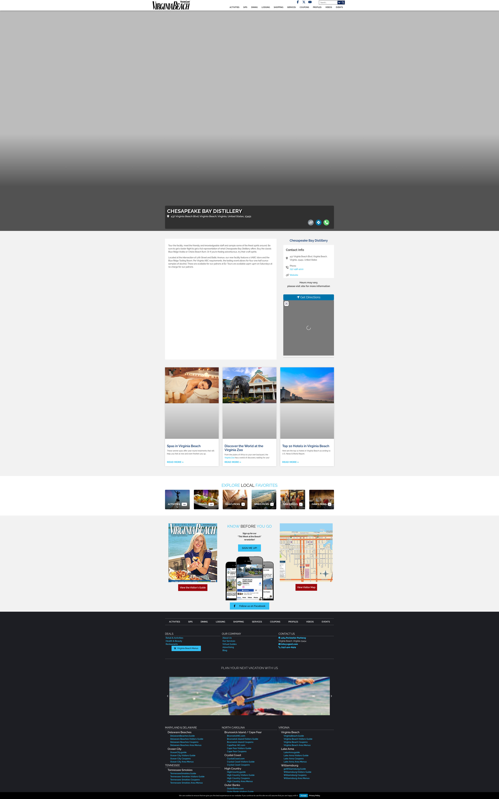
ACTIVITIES (234, 7)
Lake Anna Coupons (294, 758)
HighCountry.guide (236, 772)
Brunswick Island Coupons (240, 742)
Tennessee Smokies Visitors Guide (187, 776)
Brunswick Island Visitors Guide (242, 739)
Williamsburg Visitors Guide (297, 772)
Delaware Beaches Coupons (184, 742)
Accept (303, 796)
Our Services (228, 641)
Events (339, 7)
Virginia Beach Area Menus (297, 745)
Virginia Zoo (229, 457)
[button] (167, 696)
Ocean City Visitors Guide (182, 755)
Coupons (304, 7)
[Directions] (318, 222)
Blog (224, 650)
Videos (328, 7)
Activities (174, 504)
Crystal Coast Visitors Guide (241, 761)
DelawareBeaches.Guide (182, 736)
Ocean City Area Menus (182, 761)
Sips (245, 7)
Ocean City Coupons (180, 758)
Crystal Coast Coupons (238, 765)
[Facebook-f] (297, 2)
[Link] (311, 222)
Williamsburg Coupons (295, 775)
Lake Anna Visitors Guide (296, 755)
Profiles (317, 7)
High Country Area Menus (240, 781)
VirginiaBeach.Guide (294, 736)
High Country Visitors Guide (241, 775)
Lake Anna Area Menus (295, 761)
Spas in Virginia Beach (184, 446)
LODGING (266, 7)
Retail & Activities (174, 638)
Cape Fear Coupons (237, 751)
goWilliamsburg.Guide (295, 769)
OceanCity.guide (178, 752)
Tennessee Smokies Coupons (185, 779)
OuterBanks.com (235, 788)
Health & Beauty (174, 641)
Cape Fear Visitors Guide (239, 748)
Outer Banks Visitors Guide (240, 791)
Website (294, 275)
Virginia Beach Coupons (296, 742)
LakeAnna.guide (292, 752)
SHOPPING (278, 7)
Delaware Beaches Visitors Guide (186, 739)
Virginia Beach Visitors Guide (298, 739)
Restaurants (172, 644)
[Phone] (326, 222)
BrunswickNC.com (236, 736)
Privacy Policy (314, 796)
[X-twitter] (303, 2)
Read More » (175, 462)
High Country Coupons (238, 778)
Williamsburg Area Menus (297, 778)
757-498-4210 (296, 269)
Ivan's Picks (232, 504)
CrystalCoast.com (236, 758)
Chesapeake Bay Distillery (309, 240)
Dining (203, 504)
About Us (227, 638)
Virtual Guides (229, 644)
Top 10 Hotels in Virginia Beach (305, 446)
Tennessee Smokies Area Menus (186, 783)
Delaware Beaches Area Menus (185, 745)
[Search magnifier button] (343, 2)
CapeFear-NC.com (236, 745)
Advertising (228, 647)
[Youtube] (309, 2)
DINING (254, 7)
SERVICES (291, 7)
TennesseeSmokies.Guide (183, 773)
